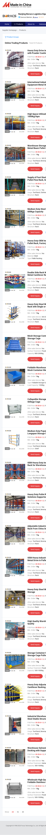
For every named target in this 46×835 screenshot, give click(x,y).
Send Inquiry (35, 74)
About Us (31, 24)
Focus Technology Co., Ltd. (30, 826)
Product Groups (13, 37)
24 (13, 812)
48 (23, 812)
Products (19, 24)
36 (18, 812)
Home (7, 24)
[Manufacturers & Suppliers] (17, 4)
